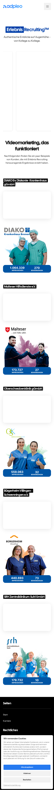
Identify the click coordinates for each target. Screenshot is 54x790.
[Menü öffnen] (47, 6)
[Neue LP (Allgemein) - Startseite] (12, 6)
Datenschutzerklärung (12, 785)
